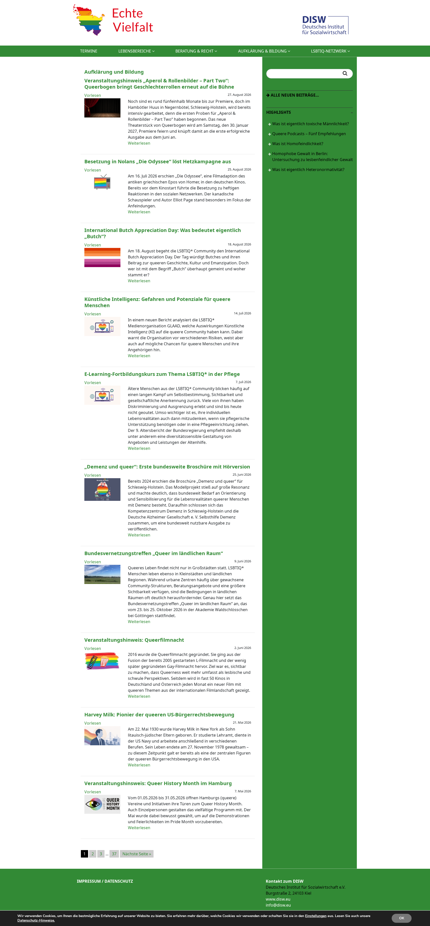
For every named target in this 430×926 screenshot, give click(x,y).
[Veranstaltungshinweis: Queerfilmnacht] (102, 669)
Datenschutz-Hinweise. (36, 920)
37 (114, 854)
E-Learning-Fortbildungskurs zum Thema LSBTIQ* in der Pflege (162, 374)
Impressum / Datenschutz (105, 881)
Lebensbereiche (135, 51)
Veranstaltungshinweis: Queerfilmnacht (134, 640)
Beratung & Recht (195, 51)
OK (401, 918)
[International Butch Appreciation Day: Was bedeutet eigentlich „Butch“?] (102, 265)
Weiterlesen (139, 143)
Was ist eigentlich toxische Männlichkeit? (310, 123)
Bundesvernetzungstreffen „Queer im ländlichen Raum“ (153, 553)
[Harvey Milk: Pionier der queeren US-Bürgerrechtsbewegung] (102, 744)
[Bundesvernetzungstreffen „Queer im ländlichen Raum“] (102, 582)
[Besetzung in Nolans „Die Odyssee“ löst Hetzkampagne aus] (102, 190)
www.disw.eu (278, 899)
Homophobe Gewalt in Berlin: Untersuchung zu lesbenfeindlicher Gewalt (312, 156)
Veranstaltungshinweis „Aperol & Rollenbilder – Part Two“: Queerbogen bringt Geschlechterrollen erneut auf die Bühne (159, 83)
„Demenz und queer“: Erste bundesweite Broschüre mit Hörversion (167, 466)
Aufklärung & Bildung (263, 51)
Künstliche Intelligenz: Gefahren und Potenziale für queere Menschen (157, 302)
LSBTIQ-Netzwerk (329, 51)
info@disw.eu (278, 905)
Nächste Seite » (136, 854)
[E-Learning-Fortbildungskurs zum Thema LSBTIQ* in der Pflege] (102, 403)
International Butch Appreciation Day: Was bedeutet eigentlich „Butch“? (162, 233)
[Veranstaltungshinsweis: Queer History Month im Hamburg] (102, 812)
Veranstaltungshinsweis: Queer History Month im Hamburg (158, 783)
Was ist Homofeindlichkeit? (297, 143)
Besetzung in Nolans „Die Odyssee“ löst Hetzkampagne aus (157, 161)
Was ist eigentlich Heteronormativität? (308, 169)
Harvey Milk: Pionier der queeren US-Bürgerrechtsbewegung (159, 714)
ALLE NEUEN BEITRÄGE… (294, 95)
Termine (88, 51)
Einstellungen (315, 916)
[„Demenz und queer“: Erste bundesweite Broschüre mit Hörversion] (102, 499)
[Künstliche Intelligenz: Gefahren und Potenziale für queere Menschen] (102, 334)
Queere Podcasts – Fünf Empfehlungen (309, 133)
